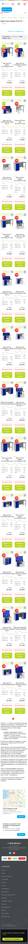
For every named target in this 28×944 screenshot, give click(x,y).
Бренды (4, 910)
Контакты (4, 904)
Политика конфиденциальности (9, 925)
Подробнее (21, 816)
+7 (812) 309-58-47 (14, 843)
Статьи (4, 885)
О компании (5, 879)
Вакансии (4, 898)
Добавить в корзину (7, 93)
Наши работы (5, 891)
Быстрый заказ (7, 87)
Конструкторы (6, 916)
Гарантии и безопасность (9, 895)
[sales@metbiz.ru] (19, 4)
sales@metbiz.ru (19, 4)
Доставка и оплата (7, 876)
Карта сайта (5, 913)
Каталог (7, 12)
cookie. (4, 934)
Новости (4, 882)
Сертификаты (5, 888)
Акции (3, 873)
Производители (6, 907)
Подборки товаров (7, 901)
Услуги (3, 870)
